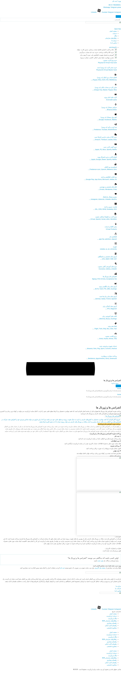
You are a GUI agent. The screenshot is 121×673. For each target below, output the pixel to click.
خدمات (115, 33)
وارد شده (100, 561)
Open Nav (117, 29)
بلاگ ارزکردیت (112, 618)
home (119, 388)
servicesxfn (113, 47)
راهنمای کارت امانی (111, 625)
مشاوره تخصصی (112, 628)
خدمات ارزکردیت (112, 390)
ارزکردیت (119, 390)
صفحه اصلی (113, 31)
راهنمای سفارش (112, 623)
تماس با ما (113, 43)
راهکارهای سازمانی (111, 38)
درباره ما (114, 40)
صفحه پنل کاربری (100, 568)
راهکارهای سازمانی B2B (109, 621)
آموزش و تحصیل (103, 390)
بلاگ (115, 36)
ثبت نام (62, 568)
